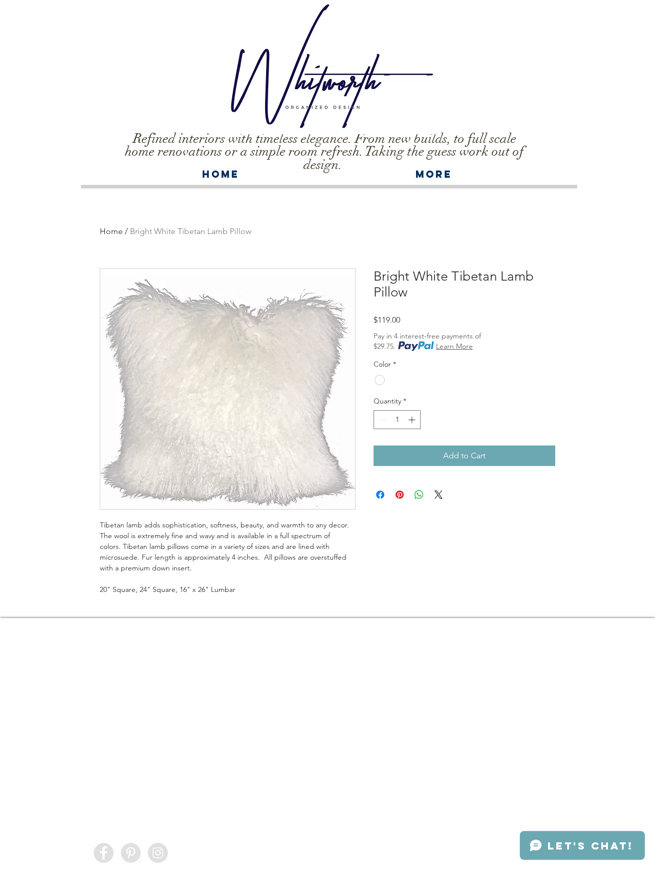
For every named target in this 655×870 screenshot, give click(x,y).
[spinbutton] (397, 420)
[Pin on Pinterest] (400, 495)
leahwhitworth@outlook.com (377, 850)
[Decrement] (381, 420)
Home (111, 231)
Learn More (454, 346)
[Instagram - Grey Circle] (158, 853)
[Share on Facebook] (380, 495)
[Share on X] (438, 495)
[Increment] (412, 420)
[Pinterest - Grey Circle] (131, 853)
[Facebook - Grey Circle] (104, 853)
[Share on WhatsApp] (419, 495)
